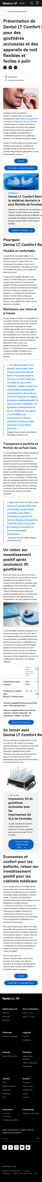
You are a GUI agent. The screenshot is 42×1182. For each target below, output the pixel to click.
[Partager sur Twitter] (10, 67)
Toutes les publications (17, 11)
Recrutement (28, 1086)
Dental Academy (8, 1086)
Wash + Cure (28, 1013)
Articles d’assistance (10, 1120)
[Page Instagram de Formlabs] (16, 1147)
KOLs (4, 1097)
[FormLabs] (10, 3)
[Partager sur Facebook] (5, 67)
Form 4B (5, 1013)
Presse (25, 1093)
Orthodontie (27, 1066)
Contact (26, 1097)
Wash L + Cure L (29, 1016)
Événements (28, 1090)
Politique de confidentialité (11, 1171)
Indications (6, 1090)
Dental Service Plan (9, 1056)
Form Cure (7, 762)
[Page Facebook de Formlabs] (4, 1147)
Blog (4, 1082)
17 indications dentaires (13, 906)
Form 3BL (13, 743)
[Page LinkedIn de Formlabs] (28, 1147)
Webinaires (6, 1093)
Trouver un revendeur (31, 1113)
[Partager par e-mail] (15, 67)
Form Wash (13, 757)
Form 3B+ (27, 633)
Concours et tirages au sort (22, 1173)
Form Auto (6, 1020)
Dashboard (27, 1040)
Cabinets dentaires (30, 1063)
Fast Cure (20, 762)
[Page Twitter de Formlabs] (10, 1147)
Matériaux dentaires (10, 1036)
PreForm (26, 1036)
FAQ (35, 1173)
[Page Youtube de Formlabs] (22, 1147)
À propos (26, 1082)
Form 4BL (6, 1016)
